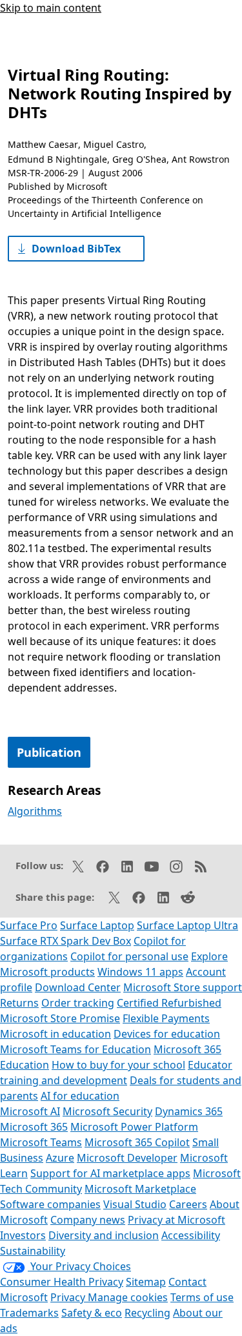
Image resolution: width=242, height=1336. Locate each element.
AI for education (80, 1096)
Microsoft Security (107, 1111)
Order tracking (77, 1003)
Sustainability (32, 1251)
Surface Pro (28, 925)
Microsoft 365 (34, 1127)
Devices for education (167, 1034)
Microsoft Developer (127, 1158)
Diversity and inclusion (103, 1235)
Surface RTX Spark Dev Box (65, 941)
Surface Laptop (97, 925)
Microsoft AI (30, 1111)
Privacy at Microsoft (176, 1220)
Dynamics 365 (189, 1111)
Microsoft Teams (41, 1142)
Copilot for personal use (129, 956)
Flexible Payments (166, 1018)
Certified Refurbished (169, 1003)
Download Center (78, 987)
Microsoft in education (55, 1034)
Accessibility (190, 1235)
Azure (60, 1158)
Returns (19, 1003)
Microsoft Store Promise (60, 1018)
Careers (188, 1204)
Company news (87, 1220)
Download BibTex (76, 249)
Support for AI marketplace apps (110, 1173)
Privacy (69, 1297)
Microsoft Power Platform (134, 1127)
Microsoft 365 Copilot (137, 1142)
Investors (23, 1235)
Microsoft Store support (182, 987)
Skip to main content (50, 8)
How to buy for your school (118, 1065)
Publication (49, 752)
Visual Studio (134, 1204)
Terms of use (202, 1297)
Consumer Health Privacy (61, 1282)
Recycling (147, 1313)
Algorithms (35, 811)
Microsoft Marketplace (140, 1189)
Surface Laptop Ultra (187, 925)
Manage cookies (128, 1297)
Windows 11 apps (140, 972)
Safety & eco (91, 1313)
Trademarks (29, 1313)
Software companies (50, 1204)
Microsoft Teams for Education (75, 1049)
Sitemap (146, 1282)
